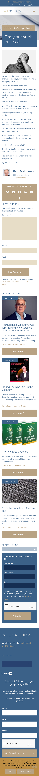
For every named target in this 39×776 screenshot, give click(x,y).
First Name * (9, 563)
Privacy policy (25, 771)
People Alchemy (19, 178)
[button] (34, 11)
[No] (34, 767)
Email (4, 257)
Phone (4, 731)
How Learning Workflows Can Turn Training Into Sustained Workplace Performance (18, 327)
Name (4, 245)
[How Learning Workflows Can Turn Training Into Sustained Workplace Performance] (19, 319)
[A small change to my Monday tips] (19, 502)
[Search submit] (35, 549)
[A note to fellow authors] (19, 446)
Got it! (10, 771)
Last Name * (9, 573)
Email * (6, 582)
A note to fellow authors (15, 451)
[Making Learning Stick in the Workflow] (19, 381)
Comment (6, 215)
